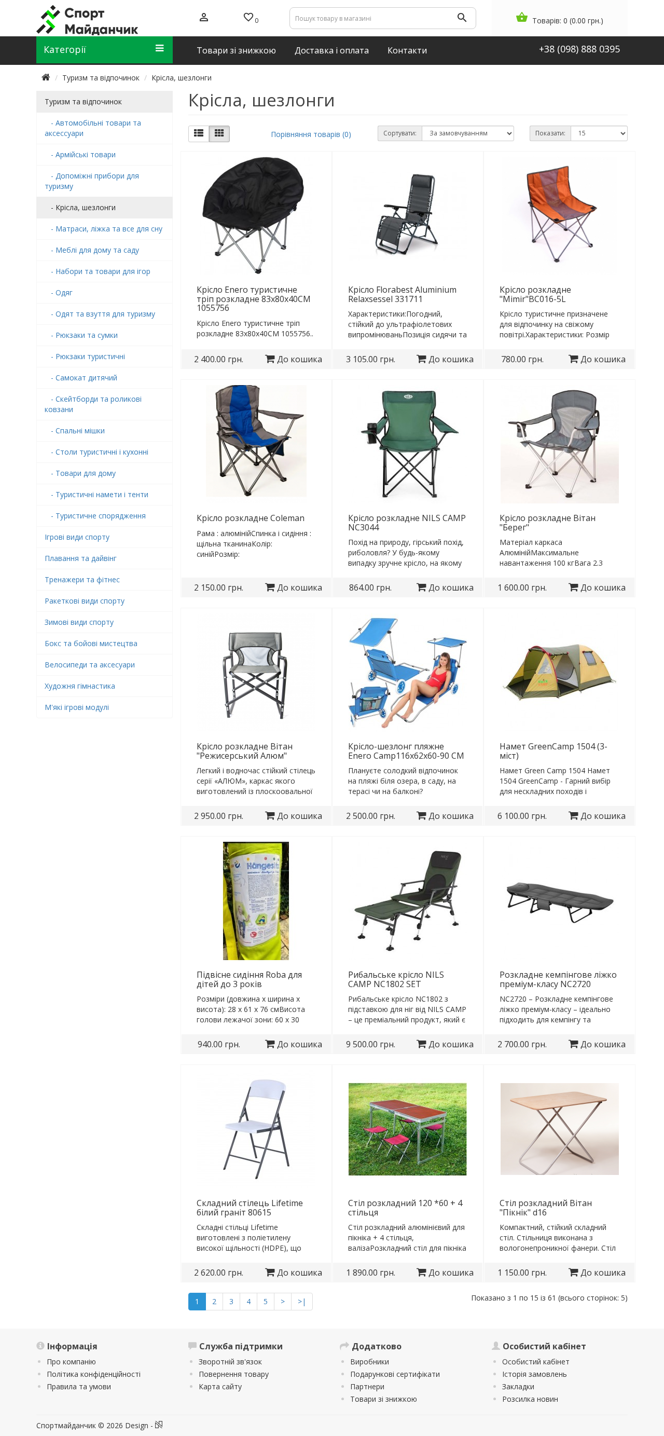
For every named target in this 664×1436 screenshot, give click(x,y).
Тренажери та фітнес (82, 579)
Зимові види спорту (79, 622)
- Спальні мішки (75, 430)
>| (302, 1301)
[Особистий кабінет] (204, 18)
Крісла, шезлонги (181, 78)
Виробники (369, 1361)
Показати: (550, 133)
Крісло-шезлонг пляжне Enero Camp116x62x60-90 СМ (406, 751)
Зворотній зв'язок (230, 1361)
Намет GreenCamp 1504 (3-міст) (553, 751)
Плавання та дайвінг (81, 558)
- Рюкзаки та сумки (81, 335)
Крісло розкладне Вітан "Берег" (548, 522)
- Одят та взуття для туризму (100, 314)
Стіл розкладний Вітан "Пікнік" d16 (546, 1207)
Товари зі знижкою (383, 1399)
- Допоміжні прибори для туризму (92, 181)
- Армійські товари (80, 154)
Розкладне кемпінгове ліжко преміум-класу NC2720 (558, 979)
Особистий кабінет (536, 1361)
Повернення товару (234, 1374)
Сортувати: (400, 133)
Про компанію (71, 1361)
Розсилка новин (530, 1399)
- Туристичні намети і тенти (96, 494)
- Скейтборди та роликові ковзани (93, 404)
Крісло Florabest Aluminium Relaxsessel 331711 (402, 294)
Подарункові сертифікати (395, 1374)
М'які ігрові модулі (77, 707)
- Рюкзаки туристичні (85, 356)
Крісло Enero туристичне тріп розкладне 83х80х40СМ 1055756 (254, 298)
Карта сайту (220, 1386)
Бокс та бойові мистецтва (91, 643)
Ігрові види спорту (77, 537)
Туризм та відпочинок (101, 78)
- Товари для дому (80, 473)
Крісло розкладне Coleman (251, 518)
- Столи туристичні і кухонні (96, 452)
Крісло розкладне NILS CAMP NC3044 (407, 522)
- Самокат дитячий (81, 377)
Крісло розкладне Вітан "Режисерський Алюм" (245, 751)
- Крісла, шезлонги (80, 207)
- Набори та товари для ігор (97, 271)
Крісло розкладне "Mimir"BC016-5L (535, 294)
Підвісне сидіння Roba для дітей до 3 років (249, 979)
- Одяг (59, 292)
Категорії (65, 49)
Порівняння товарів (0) (311, 134)
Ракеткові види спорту (85, 601)
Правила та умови (79, 1386)
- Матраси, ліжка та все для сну (103, 229)
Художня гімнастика (80, 686)
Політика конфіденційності (94, 1374)
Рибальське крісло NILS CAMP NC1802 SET (396, 979)
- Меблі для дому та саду (92, 250)
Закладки (518, 1386)
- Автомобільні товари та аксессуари (93, 128)
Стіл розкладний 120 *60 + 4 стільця (405, 1207)
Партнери (367, 1386)
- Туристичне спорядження (95, 516)
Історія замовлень (534, 1374)
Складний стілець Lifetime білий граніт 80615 (250, 1207)
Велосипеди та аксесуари (90, 664)
